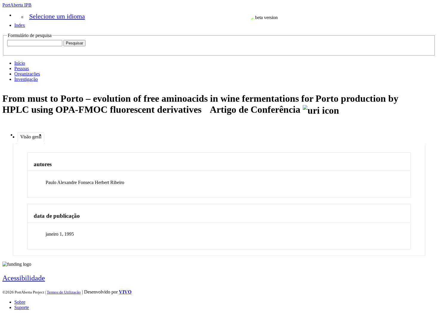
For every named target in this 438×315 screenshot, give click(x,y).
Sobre (19, 302)
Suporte (21, 307)
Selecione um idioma (57, 16)
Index (19, 25)
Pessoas (21, 68)
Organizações (27, 73)
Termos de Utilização (64, 292)
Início (19, 63)
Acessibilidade (23, 278)
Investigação (26, 79)
